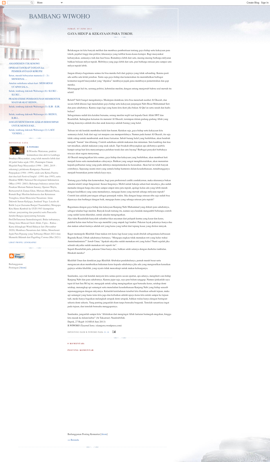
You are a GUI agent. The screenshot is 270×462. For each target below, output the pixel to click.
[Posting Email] (114, 331)
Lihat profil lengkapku (23, 242)
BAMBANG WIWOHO (59, 16)
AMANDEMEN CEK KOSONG (24, 63)
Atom (104, 434)
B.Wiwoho (33, 147)
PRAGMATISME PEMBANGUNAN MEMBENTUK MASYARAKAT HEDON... (34, 100)
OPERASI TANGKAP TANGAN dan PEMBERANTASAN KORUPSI (26, 69)
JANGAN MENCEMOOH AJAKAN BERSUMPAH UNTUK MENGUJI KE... (33, 123)
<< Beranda (73, 439)
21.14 (107, 332)
